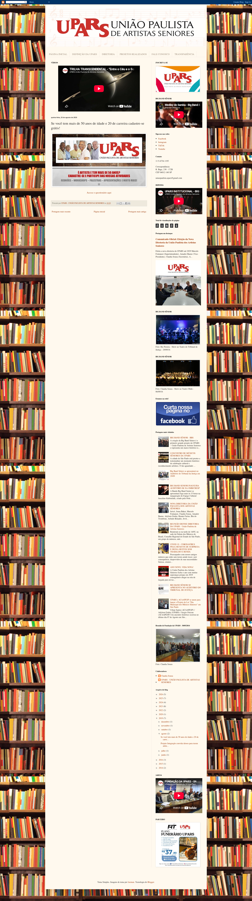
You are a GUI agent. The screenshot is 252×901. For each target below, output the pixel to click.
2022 (161, 710)
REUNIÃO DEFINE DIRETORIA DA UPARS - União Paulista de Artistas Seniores (184, 526)
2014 (161, 767)
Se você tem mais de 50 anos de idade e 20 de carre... (179, 738)
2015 (161, 763)
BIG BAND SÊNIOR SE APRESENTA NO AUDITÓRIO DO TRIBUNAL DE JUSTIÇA (185, 587)
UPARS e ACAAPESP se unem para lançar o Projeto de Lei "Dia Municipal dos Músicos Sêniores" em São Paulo (185, 603)
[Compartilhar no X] (123, 203)
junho (164, 754)
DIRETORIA (108, 54)
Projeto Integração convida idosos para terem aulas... (179, 744)
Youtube (161, 149)
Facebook (162, 138)
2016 (161, 759)
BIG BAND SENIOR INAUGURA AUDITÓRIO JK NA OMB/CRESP (185, 486)
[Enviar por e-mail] (118, 203)
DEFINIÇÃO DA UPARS (84, 54)
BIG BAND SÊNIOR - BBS (182, 437)
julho (163, 750)
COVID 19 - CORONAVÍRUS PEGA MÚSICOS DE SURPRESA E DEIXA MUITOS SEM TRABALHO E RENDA (185, 548)
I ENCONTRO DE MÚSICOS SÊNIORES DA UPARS (182, 454)
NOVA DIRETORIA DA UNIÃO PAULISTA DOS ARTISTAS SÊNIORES (184, 506)
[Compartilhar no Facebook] (126, 203)
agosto (164, 733)
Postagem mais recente (61, 211)
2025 (161, 698)
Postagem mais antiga (137, 211)
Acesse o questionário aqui (99, 192)
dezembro (165, 721)
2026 (161, 694)
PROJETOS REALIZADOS (133, 54)
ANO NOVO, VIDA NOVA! (182, 567)
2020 (161, 714)
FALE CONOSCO (161, 54)
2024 (161, 702)
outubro (164, 729)
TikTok (161, 145)
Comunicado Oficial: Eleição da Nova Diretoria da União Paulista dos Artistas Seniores (176, 242)
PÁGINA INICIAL (58, 54)
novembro (165, 725)
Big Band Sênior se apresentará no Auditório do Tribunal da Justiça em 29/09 (185, 473)
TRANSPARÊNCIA (184, 54)
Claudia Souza (167, 676)
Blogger (151, 882)
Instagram (162, 142)
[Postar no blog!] (120, 203)
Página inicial (99, 211)
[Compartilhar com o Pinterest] (129, 203)
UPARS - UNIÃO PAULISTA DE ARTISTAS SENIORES (180, 681)
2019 (161, 718)
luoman (131, 882)
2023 (161, 706)
